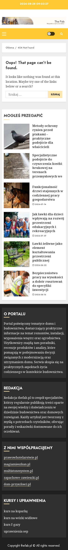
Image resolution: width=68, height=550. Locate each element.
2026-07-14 (40, 204)
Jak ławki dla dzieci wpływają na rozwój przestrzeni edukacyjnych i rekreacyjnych (48, 222)
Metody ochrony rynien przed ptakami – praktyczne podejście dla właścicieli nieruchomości (45, 138)
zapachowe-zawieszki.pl (21, 478)
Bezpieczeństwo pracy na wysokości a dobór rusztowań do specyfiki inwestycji (47, 281)
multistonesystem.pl (18, 471)
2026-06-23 (41, 265)
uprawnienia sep (16, 531)
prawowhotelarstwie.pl (21, 457)
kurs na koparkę (16, 511)
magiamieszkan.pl (17, 464)
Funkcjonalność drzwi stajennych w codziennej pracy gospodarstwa (47, 193)
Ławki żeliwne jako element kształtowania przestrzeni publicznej (47, 252)
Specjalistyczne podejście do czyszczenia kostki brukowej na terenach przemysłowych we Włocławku (47, 168)
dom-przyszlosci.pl (17, 484)
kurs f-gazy (12, 524)
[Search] (61, 34)
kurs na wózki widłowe (20, 518)
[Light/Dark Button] (51, 34)
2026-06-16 (40, 294)
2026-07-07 (40, 236)
